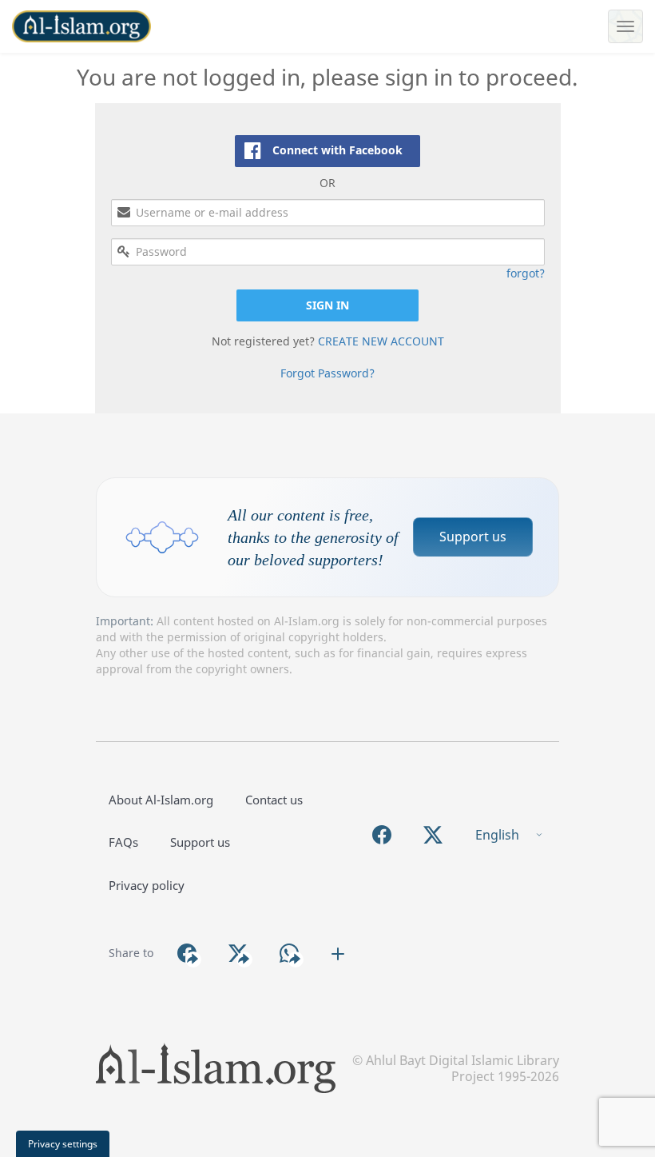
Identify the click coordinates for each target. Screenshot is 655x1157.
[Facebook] (381, 835)
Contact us (274, 800)
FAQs (123, 842)
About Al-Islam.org (161, 800)
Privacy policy (147, 885)
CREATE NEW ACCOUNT (381, 341)
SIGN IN (327, 305)
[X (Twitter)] (433, 835)
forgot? (525, 273)
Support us (472, 536)
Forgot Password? (327, 373)
